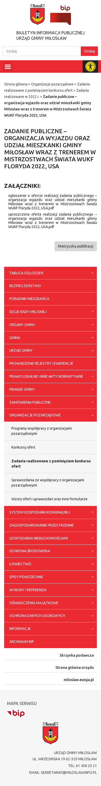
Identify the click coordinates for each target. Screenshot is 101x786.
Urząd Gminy (21, 350)
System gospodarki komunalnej (39, 512)
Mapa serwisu (22, 703)
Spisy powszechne (26, 577)
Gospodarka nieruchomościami (38, 538)
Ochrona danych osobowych (37, 616)
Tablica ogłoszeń (26, 273)
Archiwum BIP (21, 642)
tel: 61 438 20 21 (82, 766)
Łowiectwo (20, 564)
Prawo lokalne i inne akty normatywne (46, 376)
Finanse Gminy (22, 389)
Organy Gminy (22, 325)
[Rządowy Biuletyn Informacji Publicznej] (16, 713)
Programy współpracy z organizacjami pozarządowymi (41, 431)
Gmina (14, 338)
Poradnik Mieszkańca (29, 299)
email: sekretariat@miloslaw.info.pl (63, 772)
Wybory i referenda (27, 590)
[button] (8, 67)
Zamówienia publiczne (30, 402)
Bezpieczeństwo (25, 286)
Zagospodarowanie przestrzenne (41, 525)
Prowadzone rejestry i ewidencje (41, 363)
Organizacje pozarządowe (52, 84)
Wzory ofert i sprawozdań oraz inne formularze (49, 499)
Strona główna (15, 84)
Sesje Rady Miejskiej (28, 312)
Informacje (20, 629)
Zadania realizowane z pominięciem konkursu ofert (51, 463)
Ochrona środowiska (29, 551)
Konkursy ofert (23, 447)
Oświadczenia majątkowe (33, 603)
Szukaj (89, 51)
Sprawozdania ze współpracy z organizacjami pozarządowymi (47, 482)
